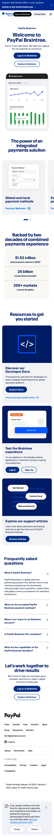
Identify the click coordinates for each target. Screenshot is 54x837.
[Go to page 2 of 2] (29, 219)
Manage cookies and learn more (23, 821)
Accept (17, 829)
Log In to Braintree (27, 55)
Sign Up (29, 469)
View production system (20, 397)
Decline (35, 829)
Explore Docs (16, 389)
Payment (15, 208)
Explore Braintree (27, 64)
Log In (12, 469)
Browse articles (17, 539)
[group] (23, 187)
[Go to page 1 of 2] (26, 219)
